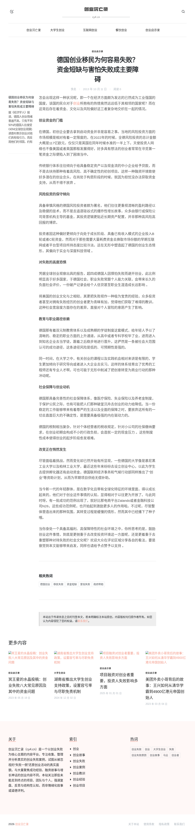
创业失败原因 (139, 755)
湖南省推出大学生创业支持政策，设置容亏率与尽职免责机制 (73, 685)
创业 (76, 103)
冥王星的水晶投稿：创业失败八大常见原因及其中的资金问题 (27, 685)
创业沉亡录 (22, 824)
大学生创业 (159, 749)
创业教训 (79, 773)
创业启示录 (97, 51)
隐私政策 (164, 824)
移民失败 (58, 584)
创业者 (175, 755)
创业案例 (79, 767)
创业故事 (79, 755)
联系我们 (83, 620)
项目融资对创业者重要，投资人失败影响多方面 (119, 681)
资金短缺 (72, 584)
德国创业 (45, 584)
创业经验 (79, 779)
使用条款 (149, 824)
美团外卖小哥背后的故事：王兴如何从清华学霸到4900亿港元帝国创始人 (164, 688)
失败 (171, 749)
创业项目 (79, 785)
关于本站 (133, 824)
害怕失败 (85, 584)
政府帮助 (98, 584)
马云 (165, 755)
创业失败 (79, 761)
